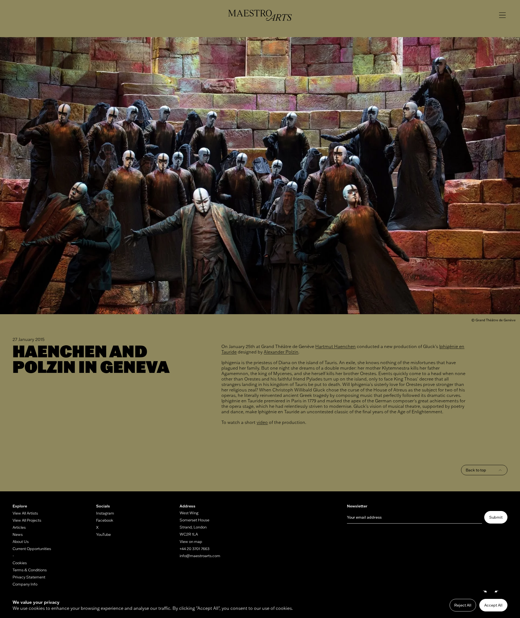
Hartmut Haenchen (335, 346)
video (262, 422)
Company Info (25, 584)
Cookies (20, 562)
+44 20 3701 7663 (194, 548)
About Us (21, 541)
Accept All (493, 605)
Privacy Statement (29, 577)
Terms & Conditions (30, 570)
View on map (191, 541)
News (18, 534)
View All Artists (25, 513)
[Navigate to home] (260, 15)
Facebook (104, 520)
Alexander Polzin (281, 352)
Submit (496, 517)
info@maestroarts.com (200, 555)
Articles (19, 527)
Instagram (105, 513)
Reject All (462, 605)
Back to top (476, 470)
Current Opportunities (32, 548)
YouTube (103, 534)
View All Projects (27, 520)
